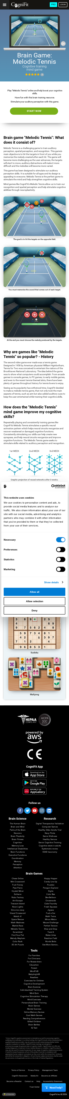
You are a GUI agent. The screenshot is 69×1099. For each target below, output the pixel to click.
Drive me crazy (17, 910)
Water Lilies (51, 935)
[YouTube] (34, 810)
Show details (51, 582)
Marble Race (17, 926)
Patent (34, 968)
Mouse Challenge (51, 923)
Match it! (18, 916)
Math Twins (50, 916)
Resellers (34, 977)
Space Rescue (17, 919)
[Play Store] (34, 782)
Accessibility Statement (52, 1081)
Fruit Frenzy (17, 885)
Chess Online (17, 879)
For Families (34, 956)
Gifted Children (34, 1022)
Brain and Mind (17, 827)
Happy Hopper (50, 879)
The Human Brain (18, 824)
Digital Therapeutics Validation (50, 824)
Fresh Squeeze (50, 907)
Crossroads (51, 901)
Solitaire (17, 894)
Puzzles (50, 885)
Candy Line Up (50, 882)
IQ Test (34, 1028)
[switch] (60, 549)
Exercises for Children (34, 981)
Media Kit (34, 1076)
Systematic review (50, 849)
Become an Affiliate (49, 1076)
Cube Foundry (50, 904)
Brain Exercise (34, 987)
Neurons (18, 833)
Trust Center (35, 1087)
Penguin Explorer (50, 888)
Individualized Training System (34, 990)
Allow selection (34, 601)
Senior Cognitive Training (50, 843)
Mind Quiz (34, 993)
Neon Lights (17, 907)
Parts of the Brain (18, 830)
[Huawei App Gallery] (34, 791)
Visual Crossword (18, 913)
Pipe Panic (17, 888)
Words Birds (50, 942)
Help (38, 1081)
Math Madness (17, 923)
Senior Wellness (50, 836)
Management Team (50, 1070)
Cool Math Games (34, 1015)
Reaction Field (50, 938)
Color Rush (17, 942)
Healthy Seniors (50, 839)
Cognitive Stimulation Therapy (34, 996)
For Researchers (34, 962)
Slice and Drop (50, 929)
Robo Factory (18, 897)
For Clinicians (34, 959)
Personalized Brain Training (34, 1003)
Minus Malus (50, 919)
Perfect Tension (51, 926)
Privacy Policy (33, 1070)
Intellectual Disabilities (17, 849)
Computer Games (50, 827)
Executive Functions (18, 855)
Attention (17, 868)
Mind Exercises (34, 1000)
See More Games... (50, 945)
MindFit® (34, 971)
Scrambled (17, 932)
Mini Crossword (18, 882)
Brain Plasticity (17, 836)
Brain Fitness (17, 839)
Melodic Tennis (17, 929)
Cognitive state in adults (50, 846)
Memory (17, 862)
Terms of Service (18, 1070)
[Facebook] (20, 810)
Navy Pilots (50, 833)
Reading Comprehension (34, 1019)
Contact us (29, 1081)
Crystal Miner (18, 891)
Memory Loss (18, 846)
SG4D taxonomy (50, 852)
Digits (50, 891)
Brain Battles (34, 1025)
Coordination (18, 858)
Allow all (34, 592)
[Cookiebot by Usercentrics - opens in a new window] (51, 486)
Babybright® (34, 974)
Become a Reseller (14, 1081)
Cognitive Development (34, 984)
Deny (34, 610)
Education (34, 965)
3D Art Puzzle (18, 945)
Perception (17, 865)
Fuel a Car (50, 913)
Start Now (34, 111)
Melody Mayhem (17, 938)
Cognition (17, 843)
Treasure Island (18, 904)
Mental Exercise (34, 1009)
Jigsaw (50, 910)
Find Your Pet (18, 935)
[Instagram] (41, 810)
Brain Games (34, 1006)
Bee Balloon (50, 897)
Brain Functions (18, 852)
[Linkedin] (49, 810)
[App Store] (34, 774)
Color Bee (50, 894)
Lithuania (10, 1094)
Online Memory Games (34, 1012)
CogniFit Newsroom (20, 1076)
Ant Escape (18, 901)
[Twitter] (27, 810)
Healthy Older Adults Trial (49, 830)
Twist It (50, 932)
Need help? (56, 1087)
